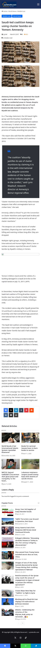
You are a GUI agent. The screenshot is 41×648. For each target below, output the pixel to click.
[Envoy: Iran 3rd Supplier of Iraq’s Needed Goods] (8, 512)
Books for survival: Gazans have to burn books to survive (29, 448)
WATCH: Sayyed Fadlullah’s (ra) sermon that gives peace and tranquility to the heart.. (10, 476)
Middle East (21, 11)
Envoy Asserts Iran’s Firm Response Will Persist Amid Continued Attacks (25, 530)
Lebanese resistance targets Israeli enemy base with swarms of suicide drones (29, 475)
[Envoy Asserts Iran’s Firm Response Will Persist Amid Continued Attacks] (8, 531)
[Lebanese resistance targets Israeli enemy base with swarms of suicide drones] (30, 464)
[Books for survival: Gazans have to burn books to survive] (30, 438)
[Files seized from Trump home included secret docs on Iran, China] (8, 555)
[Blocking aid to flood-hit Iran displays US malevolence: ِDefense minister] (8, 601)
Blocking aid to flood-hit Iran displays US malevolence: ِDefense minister (26, 601)
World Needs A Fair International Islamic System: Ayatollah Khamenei (10, 449)
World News (12, 11)
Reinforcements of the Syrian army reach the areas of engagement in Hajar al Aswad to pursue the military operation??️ (27, 580)
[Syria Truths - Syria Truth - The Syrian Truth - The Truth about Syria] (9, 4)
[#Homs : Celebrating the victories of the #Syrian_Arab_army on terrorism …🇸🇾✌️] (8, 612)
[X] (11, 410)
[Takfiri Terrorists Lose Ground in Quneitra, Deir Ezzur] (8, 521)
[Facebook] (6, 410)
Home (5, 11)
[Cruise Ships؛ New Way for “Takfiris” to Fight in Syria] (8, 593)
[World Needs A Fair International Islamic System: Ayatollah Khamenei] (11, 438)
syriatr (5, 34)
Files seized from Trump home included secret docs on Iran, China (27, 554)
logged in (13, 496)
